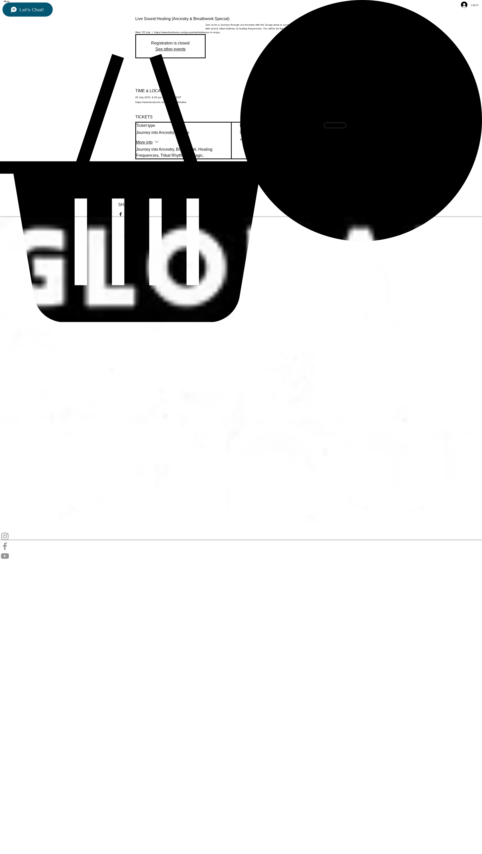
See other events (170, 49)
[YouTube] (241, 556)
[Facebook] (241, 546)
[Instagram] (241, 536)
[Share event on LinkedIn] (145, 214)
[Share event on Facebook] (120, 214)
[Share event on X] (133, 214)
